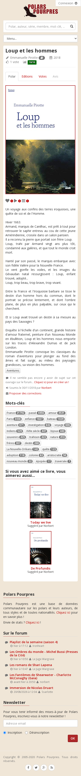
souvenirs (16, 437)
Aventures (13, 370)
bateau (55, 419)
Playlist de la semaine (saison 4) (34, 642)
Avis (55, 76)
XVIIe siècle (36, 431)
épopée (43, 461)
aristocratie (56, 455)
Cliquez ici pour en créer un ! (51, 382)
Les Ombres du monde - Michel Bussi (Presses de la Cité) (44, 653)
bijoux (57, 431)
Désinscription (39, 732)
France (15, 413)
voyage (62, 425)
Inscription (15, 732)
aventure (15, 425)
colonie (36, 455)
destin (32, 443)
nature (57, 437)
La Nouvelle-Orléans (22, 449)
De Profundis (40, 568)
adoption (15, 455)
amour (56, 413)
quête (49, 449)
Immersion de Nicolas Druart (31, 688)
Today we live (40, 522)
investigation (39, 425)
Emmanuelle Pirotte (24, 58)
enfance (34, 419)
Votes (43, 76)
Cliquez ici (63, 612)
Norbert (46, 387)
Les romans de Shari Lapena (31, 665)
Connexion (66, 3)
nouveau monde (19, 461)
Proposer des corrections (25, 393)
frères (13, 443)
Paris (14, 419)
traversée (62, 461)
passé (36, 413)
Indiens (14, 431)
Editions (27, 76)
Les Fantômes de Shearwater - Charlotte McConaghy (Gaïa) (40, 676)
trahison (37, 437)
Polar (12, 76)
